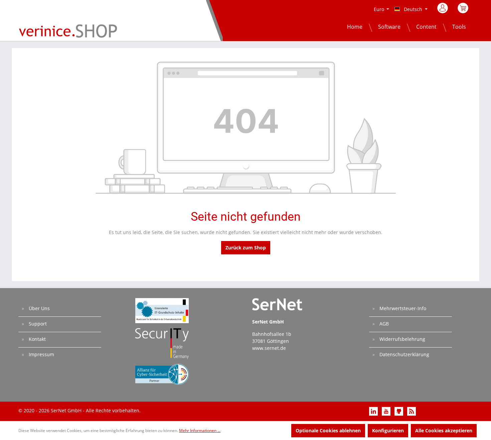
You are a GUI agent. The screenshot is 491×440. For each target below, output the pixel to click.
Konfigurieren (388, 430)
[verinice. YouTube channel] (387, 411)
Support (37, 323)
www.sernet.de (269, 348)
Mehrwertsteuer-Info (402, 308)
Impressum (40, 354)
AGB (383, 323)
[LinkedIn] (374, 411)
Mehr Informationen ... (199, 430)
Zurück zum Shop (245, 247)
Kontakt (36, 339)
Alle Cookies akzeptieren (443, 430)
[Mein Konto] (443, 10)
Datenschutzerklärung (403, 354)
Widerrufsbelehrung (401, 339)
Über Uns (38, 308)
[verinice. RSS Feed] (411, 411)
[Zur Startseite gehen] (68, 30)
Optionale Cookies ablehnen (328, 430)
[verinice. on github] (399, 411)
